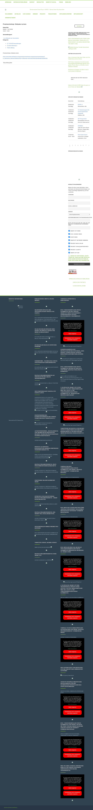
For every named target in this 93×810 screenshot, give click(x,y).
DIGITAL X (80, 104)
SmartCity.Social (51, 2)
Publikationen (52, 14)
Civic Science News (76, 234)
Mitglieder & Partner (65, 14)
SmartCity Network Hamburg (79, 240)
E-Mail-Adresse (72, 206)
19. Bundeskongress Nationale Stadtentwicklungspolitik (84, 111)
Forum (61, 2)
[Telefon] (71, 5)
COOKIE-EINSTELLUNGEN (79, 285)
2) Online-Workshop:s (12, 45)
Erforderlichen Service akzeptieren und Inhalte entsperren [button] (72, 339)
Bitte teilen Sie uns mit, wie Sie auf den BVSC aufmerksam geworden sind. (79, 224)
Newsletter (40, 2)
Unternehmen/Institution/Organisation (80, 217)
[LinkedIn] (58, 62)
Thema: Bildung (10, 47)
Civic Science (27, 14)
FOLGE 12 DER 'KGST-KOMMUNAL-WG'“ (69, 376)
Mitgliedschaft (78, 14)
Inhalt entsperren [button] (72, 333)
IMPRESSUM (72, 278)
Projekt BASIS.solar (76, 243)
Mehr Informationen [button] (72, 330)
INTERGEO (80, 125)
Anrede (70, 211)
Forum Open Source (82, 134)
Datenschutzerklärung (20, 2)
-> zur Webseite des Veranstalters (11, 38)
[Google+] (55, 62)
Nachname (71, 200)
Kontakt (32, 2)
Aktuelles (18, 14)
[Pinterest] (53, 62)
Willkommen (8, 14)
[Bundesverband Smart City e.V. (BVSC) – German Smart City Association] (46, 9)
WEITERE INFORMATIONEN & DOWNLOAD (43, 440)
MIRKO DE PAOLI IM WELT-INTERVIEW (42, 547)
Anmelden (68, 2)
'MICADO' (43, 405)
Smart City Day (74, 252)
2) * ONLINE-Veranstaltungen (14, 43)
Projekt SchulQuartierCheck (79, 246)
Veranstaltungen (10, 17)
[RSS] (88, 5)
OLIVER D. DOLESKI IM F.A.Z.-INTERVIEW (43, 560)
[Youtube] (79, 5)
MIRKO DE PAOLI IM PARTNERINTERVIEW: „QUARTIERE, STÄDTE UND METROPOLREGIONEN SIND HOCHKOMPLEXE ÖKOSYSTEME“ (46, 456)
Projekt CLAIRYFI (75, 249)
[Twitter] (77, 5)
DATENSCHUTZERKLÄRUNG (82, 278)
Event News (74, 237)
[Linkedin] (85, 5)
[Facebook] (74, 5)
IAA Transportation (82, 118)
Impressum (8, 2)
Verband (35, 14)
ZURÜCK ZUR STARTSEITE (79, 282)
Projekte (42, 14)
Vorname (71, 194)
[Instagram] (82, 5)
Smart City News (75, 230)
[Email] (64, 62)
